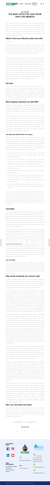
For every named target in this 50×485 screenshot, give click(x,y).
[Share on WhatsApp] (25, 431)
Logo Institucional (23, 468)
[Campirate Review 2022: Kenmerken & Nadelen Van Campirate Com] (1, 242)
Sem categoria (25, 12)
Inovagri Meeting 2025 (11, 466)
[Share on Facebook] (9, 431)
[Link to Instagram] (41, 4)
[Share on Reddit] (40, 431)
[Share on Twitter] (17, 431)
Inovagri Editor (32, 422)
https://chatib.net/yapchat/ (14, 244)
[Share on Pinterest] (33, 431)
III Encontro (8, 468)
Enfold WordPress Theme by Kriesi (27, 483)
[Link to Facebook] (43, 4)
